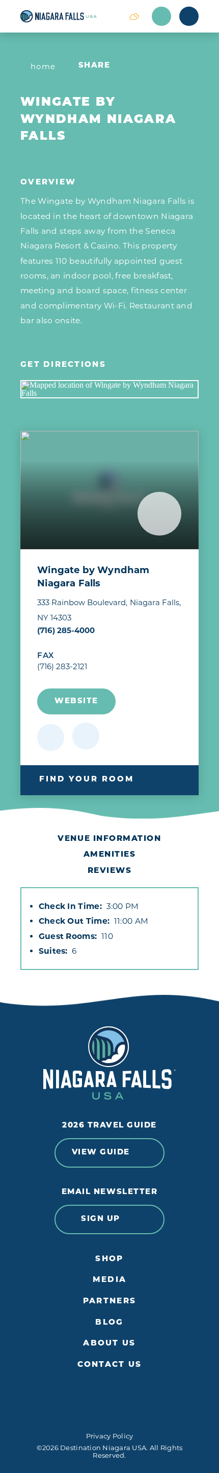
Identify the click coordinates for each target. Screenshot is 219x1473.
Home (43, 66)
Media (109, 1280)
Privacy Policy (109, 1436)
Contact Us (109, 1365)
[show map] (85, 736)
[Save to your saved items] (50, 737)
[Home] (68, 16)
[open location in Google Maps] (109, 389)
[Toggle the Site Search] (161, 16)
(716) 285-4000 (66, 630)
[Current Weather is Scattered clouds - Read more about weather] (134, 16)
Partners (109, 1301)
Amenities (110, 855)
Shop (109, 1259)
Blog (109, 1323)
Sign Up (100, 1219)
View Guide (101, 1152)
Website (76, 701)
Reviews (110, 871)
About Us (109, 1343)
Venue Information (109, 839)
